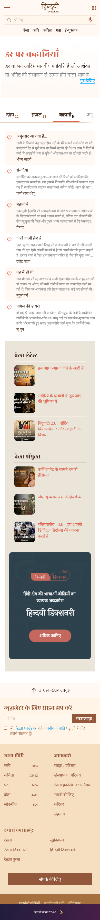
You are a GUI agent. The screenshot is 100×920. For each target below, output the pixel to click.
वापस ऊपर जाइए (55, 691)
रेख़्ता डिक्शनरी (15, 850)
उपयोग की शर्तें (54, 903)
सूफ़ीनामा (57, 840)
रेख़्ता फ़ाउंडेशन (26, 728)
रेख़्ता (8, 840)
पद (21, 785)
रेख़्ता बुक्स (12, 860)
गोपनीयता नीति (54, 728)
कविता (47, 30)
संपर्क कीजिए (64, 795)
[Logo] (50, 8)
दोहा (12, 115)
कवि (36, 30)
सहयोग (59, 814)
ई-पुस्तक (71, 30)
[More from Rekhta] (94, 8)
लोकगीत (21, 804)
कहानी (66, 115)
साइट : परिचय (64, 766)
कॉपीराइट (74, 903)
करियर (59, 804)
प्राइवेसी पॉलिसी (29, 903)
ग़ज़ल (39, 115)
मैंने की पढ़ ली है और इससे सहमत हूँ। (47, 731)
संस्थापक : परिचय (67, 775)
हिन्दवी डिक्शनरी (62, 850)
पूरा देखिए (87, 80)
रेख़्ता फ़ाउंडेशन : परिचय (72, 785)
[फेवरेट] (9, 137)
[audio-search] (90, 19)
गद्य (58, 30)
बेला (26, 30)
